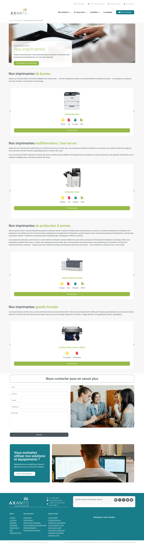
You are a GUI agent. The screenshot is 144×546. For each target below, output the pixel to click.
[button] (10, 111)
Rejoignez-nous (15, 533)
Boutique (13, 523)
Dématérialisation (29, 528)
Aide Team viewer (54, 528)
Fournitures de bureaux (31, 530)
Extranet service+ (54, 520)
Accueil (11, 20)
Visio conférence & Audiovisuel (34, 525)
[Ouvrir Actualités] (99, 12)
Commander (52, 518)
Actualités (13, 525)
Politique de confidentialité (127, 542)
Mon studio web (43, 542)
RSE (11, 530)
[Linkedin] (131, 500)
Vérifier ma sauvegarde (56, 523)
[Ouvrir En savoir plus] (86, 12)
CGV (67, 542)
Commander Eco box (56, 525)
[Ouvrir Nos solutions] (70, 12)
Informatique (28, 520)
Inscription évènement (56, 530)
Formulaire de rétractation (111, 542)
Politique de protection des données (91, 542)
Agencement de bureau (31, 523)
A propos (13, 520)
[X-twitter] (123, 500)
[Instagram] (119, 500)
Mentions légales (75, 542)
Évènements (14, 528)
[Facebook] (116, 500)
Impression (18, 20)
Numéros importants (56, 533)
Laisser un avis (53, 535)
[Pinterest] (127, 500)
